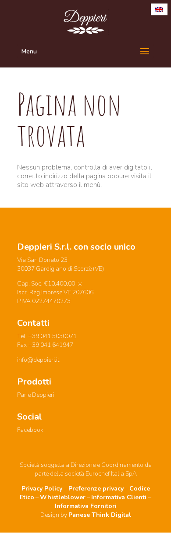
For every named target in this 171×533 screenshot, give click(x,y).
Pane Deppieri (35, 395)
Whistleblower (63, 497)
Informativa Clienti (119, 497)
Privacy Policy (42, 488)
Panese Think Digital (99, 515)
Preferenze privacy (96, 488)
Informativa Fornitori (86, 506)
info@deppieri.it (38, 360)
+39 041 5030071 (52, 336)
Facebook (30, 430)
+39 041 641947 (50, 345)
